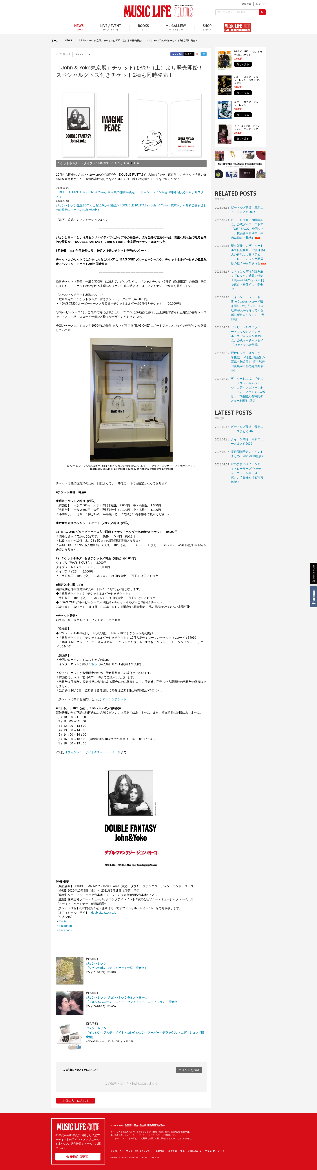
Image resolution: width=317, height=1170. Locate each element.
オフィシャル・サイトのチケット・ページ (93, 752)
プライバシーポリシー (216, 1151)
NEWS (68, 40)
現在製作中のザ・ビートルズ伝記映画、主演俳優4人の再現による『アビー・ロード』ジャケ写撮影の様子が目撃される (248, 254)
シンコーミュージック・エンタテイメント (145, 1125)
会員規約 (172, 1151)
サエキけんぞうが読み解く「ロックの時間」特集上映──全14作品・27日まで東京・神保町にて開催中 (248, 280)
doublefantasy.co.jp (103, 912)
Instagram (65, 925)
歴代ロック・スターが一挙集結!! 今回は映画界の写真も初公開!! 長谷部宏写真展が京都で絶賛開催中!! (248, 361)
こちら (92, 664)
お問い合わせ (194, 1151)
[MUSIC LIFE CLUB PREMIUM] (235, 27)
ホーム (55, 40)
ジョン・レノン (82, 54)
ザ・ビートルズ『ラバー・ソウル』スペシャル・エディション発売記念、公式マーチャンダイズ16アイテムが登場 (247, 336)
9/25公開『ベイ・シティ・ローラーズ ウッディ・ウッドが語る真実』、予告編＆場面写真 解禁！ (247, 473)
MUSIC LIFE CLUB (158, 11)
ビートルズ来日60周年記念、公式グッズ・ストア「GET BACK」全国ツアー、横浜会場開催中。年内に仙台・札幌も (247, 228)
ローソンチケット (114, 699)
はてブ (204, 54)
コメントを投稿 (189, 1070)
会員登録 (160, 1151)
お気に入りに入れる (75, 1100)
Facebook (313, 596)
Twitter (188, 54)
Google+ (198, 54)
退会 (182, 1151)
